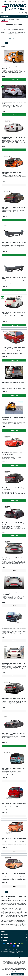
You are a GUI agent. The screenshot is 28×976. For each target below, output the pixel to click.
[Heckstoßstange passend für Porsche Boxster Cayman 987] (14, 442)
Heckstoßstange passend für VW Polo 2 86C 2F (14, 839)
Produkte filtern (15, 38)
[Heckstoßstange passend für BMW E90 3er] (14, 687)
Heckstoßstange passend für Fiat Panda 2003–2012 (13, 383)
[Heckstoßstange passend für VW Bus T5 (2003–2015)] (14, 56)
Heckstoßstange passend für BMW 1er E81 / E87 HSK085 (14, 313)
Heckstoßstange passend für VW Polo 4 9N (14, 803)
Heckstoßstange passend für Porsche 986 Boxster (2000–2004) (13, 734)
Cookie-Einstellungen (15, 967)
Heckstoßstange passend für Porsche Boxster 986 (12, 558)
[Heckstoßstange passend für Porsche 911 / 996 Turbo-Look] (14, 582)
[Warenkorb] (25, 13)
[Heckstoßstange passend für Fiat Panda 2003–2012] (14, 372)
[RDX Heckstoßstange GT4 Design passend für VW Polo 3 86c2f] (14, 337)
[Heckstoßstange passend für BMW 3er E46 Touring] (14, 231)
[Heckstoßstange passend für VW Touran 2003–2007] (14, 757)
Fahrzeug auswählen (5, 16)
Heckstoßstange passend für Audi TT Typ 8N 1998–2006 (13, 523)
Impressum (9, 971)
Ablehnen (8, 974)
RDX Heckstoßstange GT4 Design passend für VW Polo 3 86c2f (13, 348)
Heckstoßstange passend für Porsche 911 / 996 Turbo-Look (14, 593)
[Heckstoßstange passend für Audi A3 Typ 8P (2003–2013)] (14, 652)
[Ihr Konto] (22, 13)
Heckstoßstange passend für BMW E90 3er (14, 698)
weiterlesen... (18, 33)
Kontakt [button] (3, 931)
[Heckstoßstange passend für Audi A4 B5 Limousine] (14, 161)
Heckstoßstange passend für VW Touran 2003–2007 (13, 769)
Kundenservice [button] (4, 934)
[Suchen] (19, 13)
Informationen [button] (4, 937)
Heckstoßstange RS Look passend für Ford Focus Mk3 (14, 418)
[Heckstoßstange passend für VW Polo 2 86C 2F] (14, 828)
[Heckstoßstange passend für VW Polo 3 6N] (14, 617)
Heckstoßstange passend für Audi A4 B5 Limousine (13, 172)
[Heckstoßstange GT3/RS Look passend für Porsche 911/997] (14, 126)
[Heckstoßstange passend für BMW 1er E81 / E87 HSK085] (14, 302)
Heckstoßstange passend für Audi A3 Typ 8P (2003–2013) (13, 663)
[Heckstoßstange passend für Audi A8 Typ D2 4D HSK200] (14, 477)
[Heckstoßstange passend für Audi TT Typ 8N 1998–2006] (14, 512)
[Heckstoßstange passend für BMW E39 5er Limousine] (14, 196)
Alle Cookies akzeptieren (17, 974)
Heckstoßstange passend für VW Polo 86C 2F (13, 874)
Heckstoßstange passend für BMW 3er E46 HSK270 (14, 278)
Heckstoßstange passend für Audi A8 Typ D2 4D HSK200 (13, 488)
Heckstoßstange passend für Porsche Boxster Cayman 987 (12, 453)
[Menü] (2, 13)
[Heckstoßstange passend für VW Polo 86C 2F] (14, 863)
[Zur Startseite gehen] (14, 8)
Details (14, 184)
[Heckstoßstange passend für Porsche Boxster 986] (14, 547)
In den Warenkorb (14, 79)
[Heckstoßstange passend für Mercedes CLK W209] (14, 91)
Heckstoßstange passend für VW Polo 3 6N (14, 628)
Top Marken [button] (4, 940)
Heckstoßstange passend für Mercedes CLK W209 (14, 102)
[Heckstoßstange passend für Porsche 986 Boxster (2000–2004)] (14, 722)
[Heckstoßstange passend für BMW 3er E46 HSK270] (14, 266)
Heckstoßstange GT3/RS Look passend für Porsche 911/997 (13, 137)
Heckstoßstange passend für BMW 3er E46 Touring (14, 243)
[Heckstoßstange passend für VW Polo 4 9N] (14, 792)
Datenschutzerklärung (16, 971)
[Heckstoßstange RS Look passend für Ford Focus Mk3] (14, 407)
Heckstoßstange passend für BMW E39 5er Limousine (14, 208)
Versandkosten (4, 951)
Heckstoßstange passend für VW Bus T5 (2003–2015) (13, 67)
